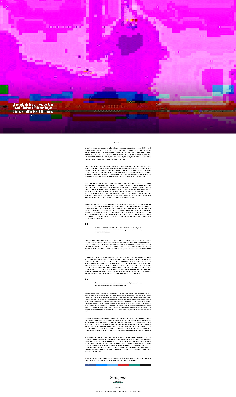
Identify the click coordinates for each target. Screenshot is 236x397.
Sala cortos (15, 100)
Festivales (120, 391)
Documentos (124, 391)
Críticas (97, 391)
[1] (90, 189)
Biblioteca (130, 391)
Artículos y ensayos (103, 391)
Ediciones (138, 391)
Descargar (134, 391)
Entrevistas (109, 391)
